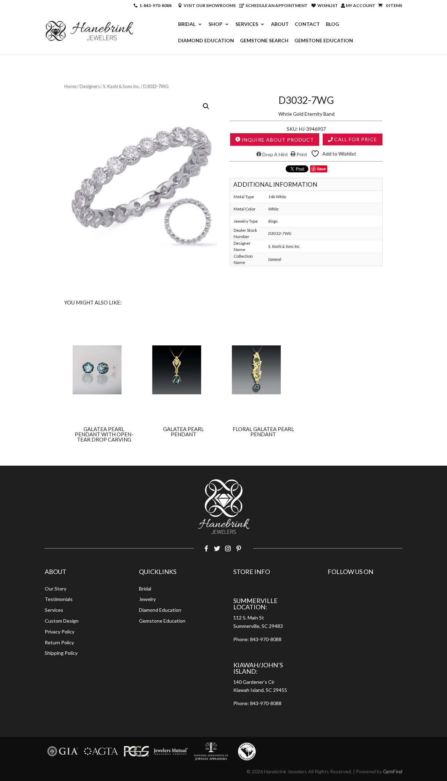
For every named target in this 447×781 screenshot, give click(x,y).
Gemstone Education (323, 40)
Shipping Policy (61, 653)
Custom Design (62, 621)
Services (246, 24)
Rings (273, 221)
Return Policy (59, 642)
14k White (277, 196)
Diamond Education (206, 40)
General (274, 259)
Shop (215, 24)
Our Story (55, 589)
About (280, 24)
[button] (206, 106)
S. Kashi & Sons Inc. (121, 86)
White (273, 209)
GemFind (392, 771)
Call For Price (355, 139)
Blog (332, 24)
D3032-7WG (279, 233)
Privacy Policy (59, 632)
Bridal (187, 24)
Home (70, 86)
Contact (307, 24)
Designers (90, 86)
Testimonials (59, 599)
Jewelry (147, 599)
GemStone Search (264, 40)
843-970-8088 (265, 639)
